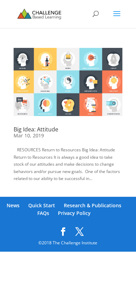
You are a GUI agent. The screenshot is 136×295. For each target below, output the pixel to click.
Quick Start (41, 205)
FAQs (43, 213)
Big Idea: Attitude (36, 129)
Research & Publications (92, 205)
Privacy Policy (74, 213)
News (13, 205)
